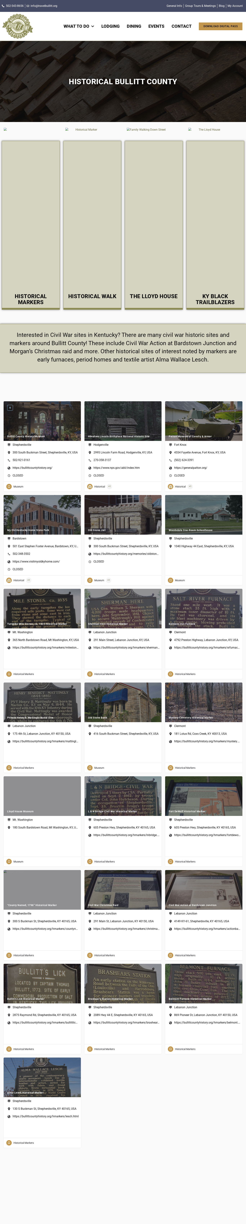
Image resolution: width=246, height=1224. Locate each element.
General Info (174, 6)
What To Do (76, 26)
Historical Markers (31, 299)
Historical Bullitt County (123, 81)
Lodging (110, 26)
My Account (235, 6)
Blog (222, 6)
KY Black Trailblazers (215, 299)
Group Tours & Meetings (200, 6)
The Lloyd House (154, 296)
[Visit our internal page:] (17, 26)
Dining (134, 26)
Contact (182, 26)
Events (156, 26)
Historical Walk (92, 296)
